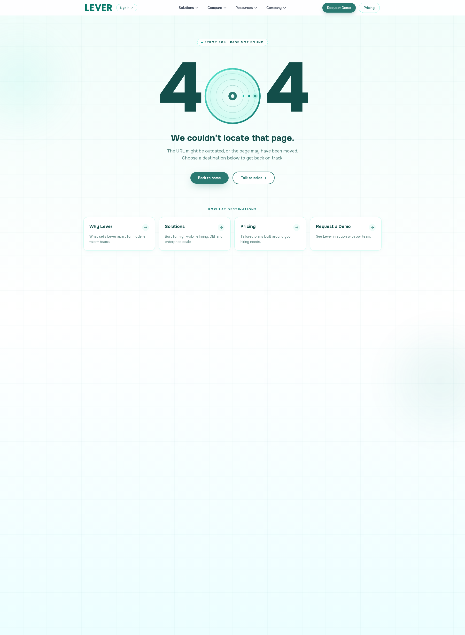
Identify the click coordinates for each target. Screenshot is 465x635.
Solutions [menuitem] (186, 8)
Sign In (124, 8)
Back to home (209, 178)
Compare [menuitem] (215, 8)
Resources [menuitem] (244, 8)
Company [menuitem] (274, 8)
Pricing (369, 8)
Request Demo (339, 8)
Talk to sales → (253, 178)
